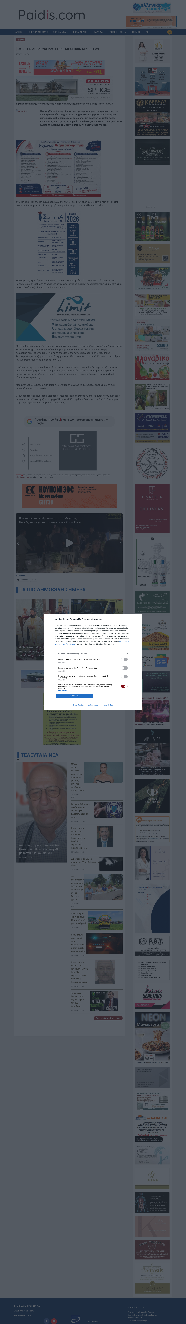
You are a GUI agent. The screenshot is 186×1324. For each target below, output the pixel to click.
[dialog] (93, 662)
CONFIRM (74, 696)
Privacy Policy (107, 705)
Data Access (93, 705)
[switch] (124, 659)
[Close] (136, 619)
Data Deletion (78, 705)
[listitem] (93, 653)
